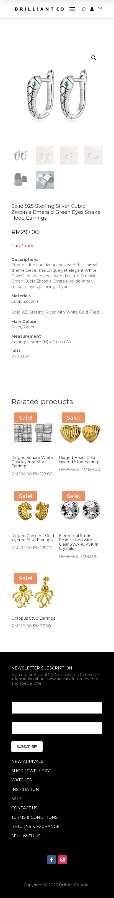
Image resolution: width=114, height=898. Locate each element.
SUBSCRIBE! (27, 747)
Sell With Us (26, 835)
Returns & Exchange (35, 826)
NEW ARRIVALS (27, 761)
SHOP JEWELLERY (30, 770)
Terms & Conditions (34, 817)
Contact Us (24, 807)
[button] (94, 58)
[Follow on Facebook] (51, 859)
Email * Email (27, 695)
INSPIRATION (25, 789)
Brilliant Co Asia (73, 884)
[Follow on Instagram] (62, 859)
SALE (16, 798)
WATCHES (21, 780)
